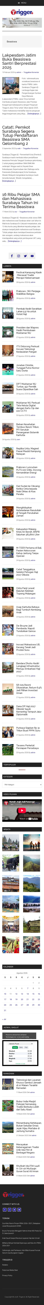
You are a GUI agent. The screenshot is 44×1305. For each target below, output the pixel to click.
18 (11, 999)
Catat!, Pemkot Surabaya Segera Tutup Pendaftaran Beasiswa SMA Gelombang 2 (20, 135)
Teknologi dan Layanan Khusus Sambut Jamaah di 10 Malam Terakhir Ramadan (28, 1084)
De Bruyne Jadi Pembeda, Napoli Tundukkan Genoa (25, 628)
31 (5, 1010)
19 (16, 999)
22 (33, 999)
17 (5, 999)
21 (28, 999)
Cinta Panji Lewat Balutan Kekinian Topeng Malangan (25, 591)
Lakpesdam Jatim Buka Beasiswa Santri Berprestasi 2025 (19, 61)
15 (33, 994)
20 (22, 999)
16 (39, 994)
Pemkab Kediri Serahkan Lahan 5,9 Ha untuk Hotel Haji (29, 311)
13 (22, 994)
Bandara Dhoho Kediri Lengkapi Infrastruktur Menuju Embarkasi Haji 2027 (28, 667)
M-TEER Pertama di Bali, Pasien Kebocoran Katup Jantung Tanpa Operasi (29, 551)
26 (16, 1005)
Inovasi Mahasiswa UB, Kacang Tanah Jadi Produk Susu (28, 647)
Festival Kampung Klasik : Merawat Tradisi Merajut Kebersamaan (29, 275)
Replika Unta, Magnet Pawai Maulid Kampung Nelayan (28, 451)
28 (28, 1005)
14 (28, 994)
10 (5, 994)
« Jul (4, 1019)
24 (5, 1005)
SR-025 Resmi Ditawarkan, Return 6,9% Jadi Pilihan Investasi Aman (29, 689)
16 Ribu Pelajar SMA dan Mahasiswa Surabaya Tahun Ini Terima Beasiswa (21, 200)
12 (16, 994)
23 (39, 999)
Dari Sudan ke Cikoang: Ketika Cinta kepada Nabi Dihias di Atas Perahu (28, 490)
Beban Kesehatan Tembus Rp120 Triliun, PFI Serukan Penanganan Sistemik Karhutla (27, 429)
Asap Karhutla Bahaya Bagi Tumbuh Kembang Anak (28, 610)
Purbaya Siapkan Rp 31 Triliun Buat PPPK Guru (28, 729)
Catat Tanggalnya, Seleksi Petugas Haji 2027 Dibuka (27, 572)
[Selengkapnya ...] (34, 114)
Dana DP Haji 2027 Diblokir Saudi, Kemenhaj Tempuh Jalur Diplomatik (29, 710)
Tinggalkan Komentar (31, 72)
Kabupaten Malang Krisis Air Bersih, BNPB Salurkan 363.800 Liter (28, 532)
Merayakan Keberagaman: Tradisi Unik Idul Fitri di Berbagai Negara (27, 1148)
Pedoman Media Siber (10, 1270)
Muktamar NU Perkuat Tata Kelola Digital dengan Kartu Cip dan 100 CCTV (28, 406)
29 (33, 1005)
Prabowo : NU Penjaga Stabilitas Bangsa (28, 292)
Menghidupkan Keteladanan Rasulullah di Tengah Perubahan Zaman (28, 511)
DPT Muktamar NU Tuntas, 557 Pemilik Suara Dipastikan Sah (27, 387)
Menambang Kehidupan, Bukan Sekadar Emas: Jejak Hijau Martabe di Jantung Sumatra (29, 1127)
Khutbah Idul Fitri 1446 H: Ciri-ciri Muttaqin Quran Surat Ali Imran (28, 1169)
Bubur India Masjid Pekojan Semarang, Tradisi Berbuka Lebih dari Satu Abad (27, 1105)
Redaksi (5, 1265)
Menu (23, 3)
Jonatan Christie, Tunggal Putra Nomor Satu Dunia (27, 368)
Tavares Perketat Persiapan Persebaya (27, 746)
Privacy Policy (7, 1275)
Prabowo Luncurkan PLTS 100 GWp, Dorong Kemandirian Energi (28, 470)
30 (39, 1005)
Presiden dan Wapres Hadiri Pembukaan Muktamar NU (27, 330)
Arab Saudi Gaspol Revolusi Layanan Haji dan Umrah (21, 1238)
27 (22, 1005)
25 (11, 1005)
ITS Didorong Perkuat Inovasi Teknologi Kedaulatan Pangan (27, 349)
